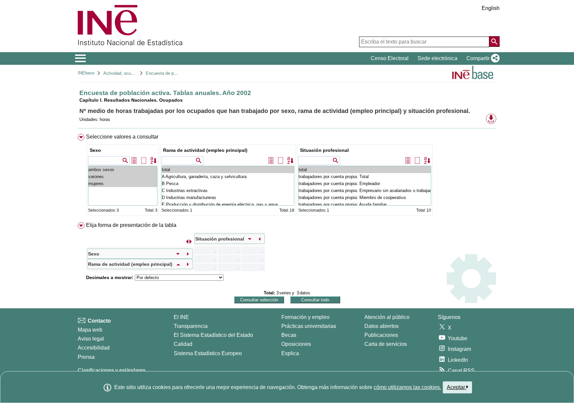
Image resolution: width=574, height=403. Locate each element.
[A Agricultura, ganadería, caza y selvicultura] (228, 176)
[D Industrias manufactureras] (228, 197)
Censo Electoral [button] (390, 58)
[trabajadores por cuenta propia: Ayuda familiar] (365, 204)
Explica (290, 353)
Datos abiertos (381, 326)
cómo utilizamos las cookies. (407, 387)
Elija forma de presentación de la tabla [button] (131, 225)
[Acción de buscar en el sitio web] (494, 41)
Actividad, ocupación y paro (130, 73)
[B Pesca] (228, 183)
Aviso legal (91, 339)
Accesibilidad (94, 348)
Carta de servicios (385, 344)
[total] (228, 169)
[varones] (122, 176)
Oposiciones (296, 344)
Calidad (183, 344)
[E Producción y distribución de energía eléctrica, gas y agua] (228, 204)
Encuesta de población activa (174, 73)
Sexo (95, 150)
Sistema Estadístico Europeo (208, 353)
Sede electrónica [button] (437, 58)
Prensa (86, 357)
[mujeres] (122, 183)
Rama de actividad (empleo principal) (205, 150)
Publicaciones (381, 335)
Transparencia (191, 326)
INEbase (86, 72)
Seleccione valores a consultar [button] (122, 137)
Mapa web (90, 330)
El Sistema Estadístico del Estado (213, 335)
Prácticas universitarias (308, 326)
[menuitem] (287, 176)
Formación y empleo (305, 317)
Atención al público (387, 317)
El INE (181, 317)
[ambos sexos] (122, 169)
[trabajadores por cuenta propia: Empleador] (365, 183)
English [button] (491, 8)
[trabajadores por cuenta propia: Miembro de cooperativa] (365, 197)
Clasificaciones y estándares (111, 370)
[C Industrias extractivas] (228, 190)
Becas (288, 335)
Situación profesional (324, 150)
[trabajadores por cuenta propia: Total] (365, 176)
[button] (482, 58)
